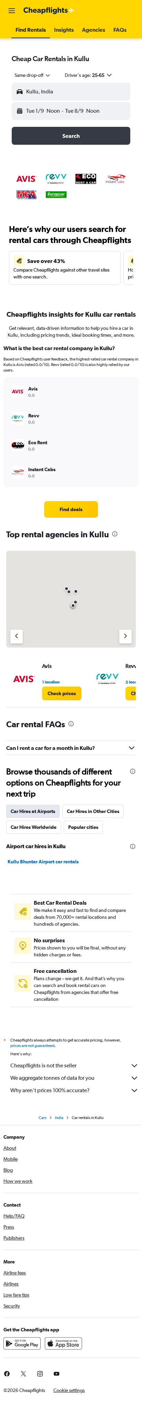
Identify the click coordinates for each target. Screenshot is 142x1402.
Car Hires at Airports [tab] (33, 811)
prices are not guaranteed (32, 1045)
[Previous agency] (16, 636)
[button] (11, 10)
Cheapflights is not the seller (43, 1065)
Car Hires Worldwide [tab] (34, 827)
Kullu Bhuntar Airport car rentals (43, 861)
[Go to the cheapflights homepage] (48, 10)
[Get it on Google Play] (22, 1343)
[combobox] (33, 75)
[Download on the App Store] (63, 1343)
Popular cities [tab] (83, 827)
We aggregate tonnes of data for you (52, 1078)
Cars (43, 1117)
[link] (71, 509)
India (59, 1117)
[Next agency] (125, 636)
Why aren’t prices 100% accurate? (50, 1090)
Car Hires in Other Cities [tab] (93, 811)
